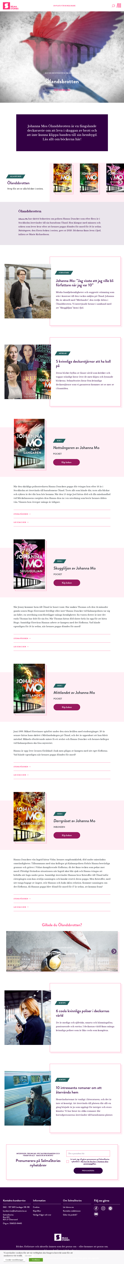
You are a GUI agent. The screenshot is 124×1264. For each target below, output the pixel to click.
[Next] (120, 182)
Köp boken (66, 462)
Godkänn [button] (36, 1260)
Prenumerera (88, 1170)
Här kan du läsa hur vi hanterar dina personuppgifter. (94, 1162)
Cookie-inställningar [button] (14, 1260)
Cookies (36, 1207)
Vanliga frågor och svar (42, 1214)
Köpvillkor (37, 1210)
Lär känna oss (68, 1207)
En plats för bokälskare (64, 5)
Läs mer (28, 1256)
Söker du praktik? (70, 1214)
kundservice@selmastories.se (15, 1210)
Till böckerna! (62, 90)
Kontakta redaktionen (72, 1210)
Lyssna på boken (21, 514)
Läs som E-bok (20, 522)
